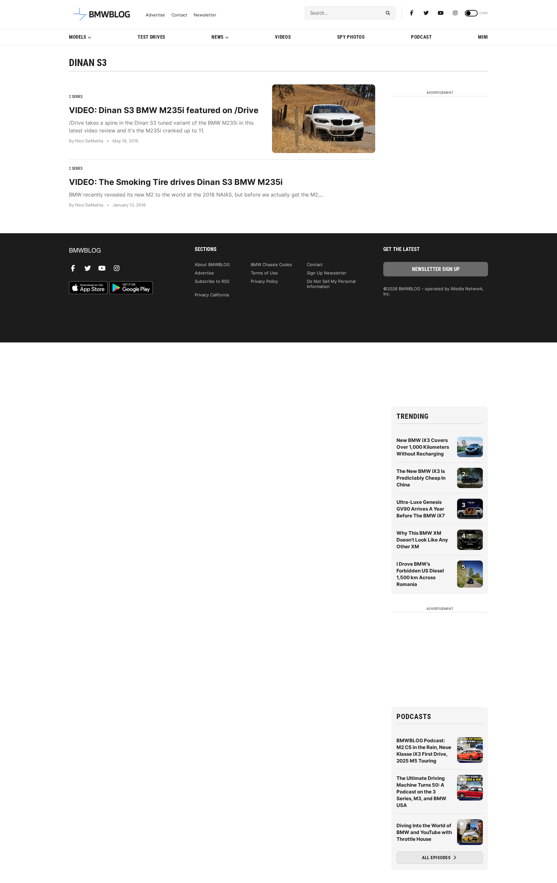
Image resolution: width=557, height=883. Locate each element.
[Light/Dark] (471, 13)
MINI (483, 37)
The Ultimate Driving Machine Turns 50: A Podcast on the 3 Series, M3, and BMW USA (421, 791)
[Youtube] (440, 13)
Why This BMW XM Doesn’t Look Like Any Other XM (422, 540)
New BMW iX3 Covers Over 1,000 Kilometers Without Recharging (422, 447)
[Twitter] (426, 13)
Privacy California (212, 294)
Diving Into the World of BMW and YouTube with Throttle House (424, 832)
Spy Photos (351, 37)
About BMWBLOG (212, 264)
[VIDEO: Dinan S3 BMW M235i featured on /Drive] (323, 118)
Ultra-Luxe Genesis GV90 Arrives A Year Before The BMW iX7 (420, 509)
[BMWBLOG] (121, 251)
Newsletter (205, 15)
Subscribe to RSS (212, 281)
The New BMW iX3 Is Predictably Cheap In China (420, 478)
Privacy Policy (264, 281)
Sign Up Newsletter (327, 272)
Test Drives (151, 37)
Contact (179, 15)
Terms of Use (264, 272)
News (217, 37)
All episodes (437, 857)
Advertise (155, 15)
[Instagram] (455, 13)
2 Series (76, 96)
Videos (283, 37)
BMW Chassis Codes (271, 264)
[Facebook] (411, 13)
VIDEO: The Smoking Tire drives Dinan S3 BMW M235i (176, 182)
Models (77, 37)
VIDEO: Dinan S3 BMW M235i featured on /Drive (164, 110)
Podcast (421, 37)
